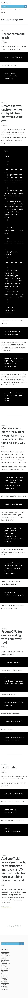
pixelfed (3, 12)
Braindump (6, 2)
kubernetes (21, 9)
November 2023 (5, 955)
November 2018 (5, 962)
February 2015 (5, 983)
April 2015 (4, 979)
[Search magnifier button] (25, 6)
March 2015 (4, 981)
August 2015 (4, 976)
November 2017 (5, 968)
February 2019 (5, 958)
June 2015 (3, 978)
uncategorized (9, 9)
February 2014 (5, 988)
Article (5, 31)
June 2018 (3, 965)
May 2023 (4, 957)
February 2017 (5, 971)
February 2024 (5, 953)
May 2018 (3, 966)
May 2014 (3, 984)
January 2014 (4, 989)
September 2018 (5, 963)
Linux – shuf (9, 767)
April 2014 (4, 986)
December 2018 (5, 960)
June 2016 (3, 975)
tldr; (16, 9)
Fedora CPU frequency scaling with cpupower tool (12, 637)
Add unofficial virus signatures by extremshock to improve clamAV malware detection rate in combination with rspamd (13, 869)
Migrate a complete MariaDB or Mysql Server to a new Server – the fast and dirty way (13, 435)
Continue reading (6, 906)
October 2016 (4, 973)
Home (3, 9)
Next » (18, 926)
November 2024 (5, 952)
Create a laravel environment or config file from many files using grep (11, 113)
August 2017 (4, 970)
